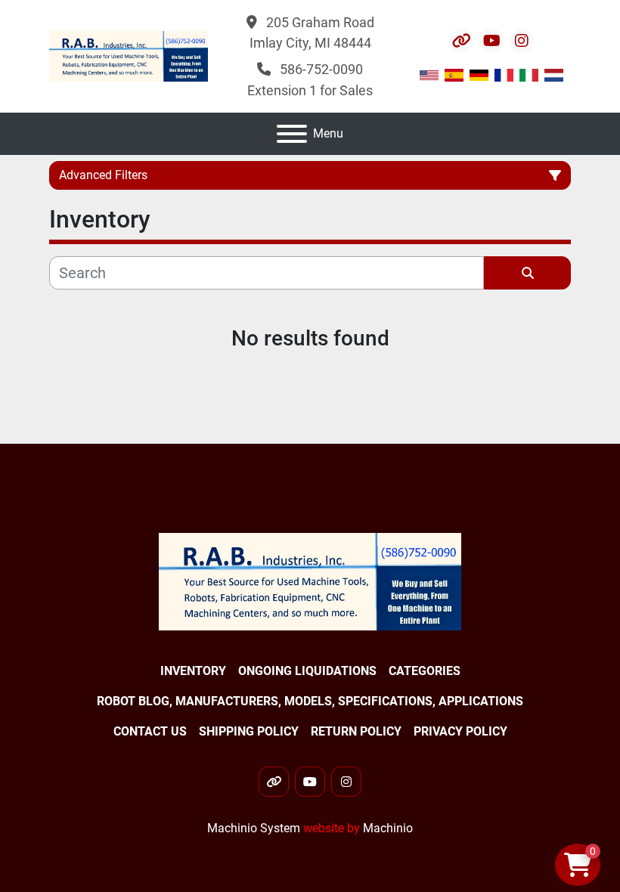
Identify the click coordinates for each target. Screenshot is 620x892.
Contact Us (150, 731)
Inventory (193, 671)
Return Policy (356, 731)
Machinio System (253, 828)
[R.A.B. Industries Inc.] (310, 581)
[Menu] (292, 134)
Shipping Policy (249, 731)
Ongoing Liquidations (307, 671)
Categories (424, 671)
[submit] (527, 273)
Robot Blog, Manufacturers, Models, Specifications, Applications (310, 701)
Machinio (388, 828)
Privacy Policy (460, 731)
